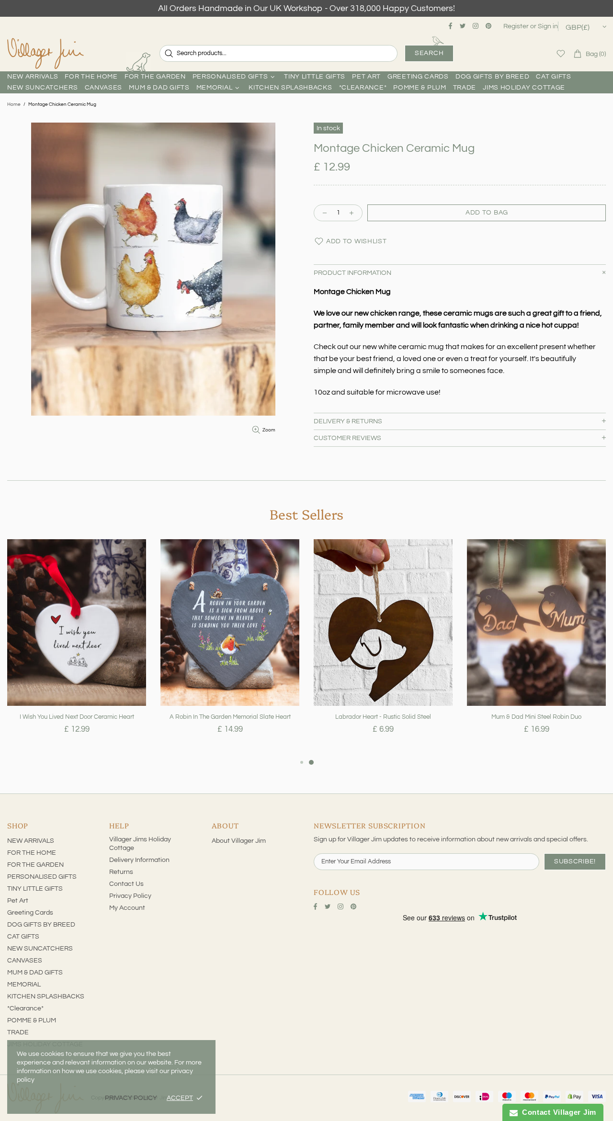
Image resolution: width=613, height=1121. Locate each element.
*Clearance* (25, 1008)
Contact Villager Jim (557, 1112)
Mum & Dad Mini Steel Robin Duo (536, 716)
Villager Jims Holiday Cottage (140, 843)
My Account (127, 908)
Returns (121, 872)
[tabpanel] (76, 648)
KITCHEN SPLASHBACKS (45, 996)
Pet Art (17, 900)
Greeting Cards (30, 912)
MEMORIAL (24, 984)
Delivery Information (139, 860)
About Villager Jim (239, 841)
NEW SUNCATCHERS (40, 948)
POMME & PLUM (31, 1020)
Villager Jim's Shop (45, 53)
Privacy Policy (130, 896)
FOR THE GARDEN (35, 864)
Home (14, 104)
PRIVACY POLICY (131, 1098)
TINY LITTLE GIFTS (35, 888)
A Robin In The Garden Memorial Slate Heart (230, 716)
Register (516, 26)
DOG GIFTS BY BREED (41, 924)
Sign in (548, 26)
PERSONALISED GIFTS (42, 876)
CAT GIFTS (23, 936)
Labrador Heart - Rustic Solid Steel (383, 716)
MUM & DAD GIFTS (35, 972)
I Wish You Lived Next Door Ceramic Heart (77, 716)
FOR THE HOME (31, 852)
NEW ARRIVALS (30, 841)
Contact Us (126, 884)
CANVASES (24, 960)
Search (429, 53)
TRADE (18, 1032)
